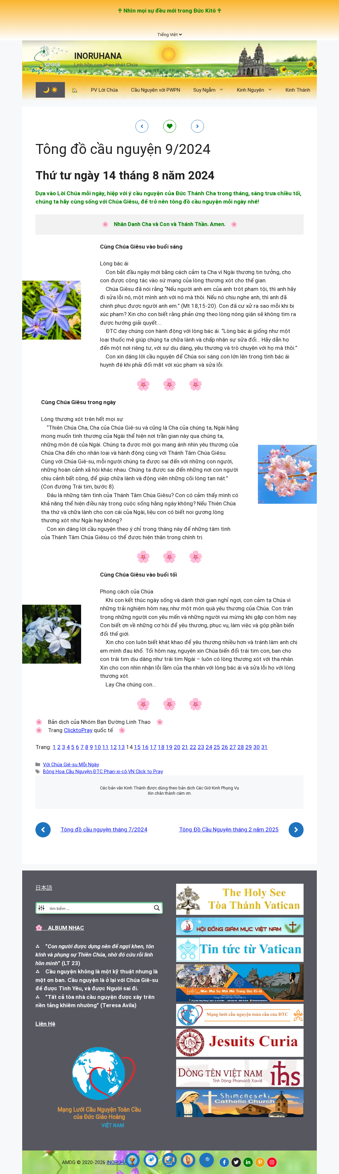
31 (264, 747)
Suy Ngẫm (204, 90)
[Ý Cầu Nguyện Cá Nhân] (188, 1160)
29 (248, 747)
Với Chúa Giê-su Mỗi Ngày (71, 765)
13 (121, 747)
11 (105, 747)
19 (169, 747)
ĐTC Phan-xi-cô (110, 772)
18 (161, 747)
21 (185, 747)
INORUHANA (98, 56)
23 (201, 747)
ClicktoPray (78, 730)
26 (224, 747)
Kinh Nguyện (250, 90)
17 (153, 747)
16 (145, 747)
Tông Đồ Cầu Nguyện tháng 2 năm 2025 (229, 829)
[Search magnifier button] (157, 908)
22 (193, 747)
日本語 (43, 887)
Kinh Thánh (298, 90)
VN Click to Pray (145, 772)
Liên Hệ (45, 1023)
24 (209, 747)
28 (240, 747)
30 (256, 747)
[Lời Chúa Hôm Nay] (132, 1160)
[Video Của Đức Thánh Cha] (169, 1160)
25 (217, 747)
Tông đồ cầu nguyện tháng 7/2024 (104, 829)
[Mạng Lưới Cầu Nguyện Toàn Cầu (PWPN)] (151, 1160)
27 (232, 747)
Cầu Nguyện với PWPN (155, 90)
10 (97, 747)
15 (137, 747)
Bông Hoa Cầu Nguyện (67, 772)
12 (113, 747)
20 (177, 747)
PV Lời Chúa (104, 90)
